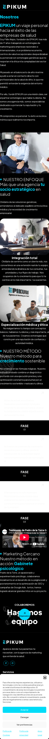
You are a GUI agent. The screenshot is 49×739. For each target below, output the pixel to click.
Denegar (24, 717)
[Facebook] (5, 663)
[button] (45, 677)
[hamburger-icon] (43, 5)
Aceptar (24, 709)
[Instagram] (12, 663)
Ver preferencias (24, 724)
